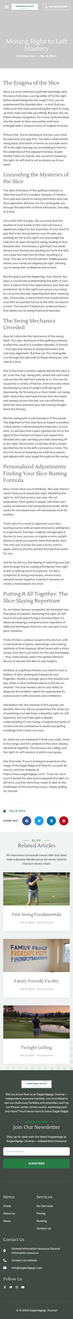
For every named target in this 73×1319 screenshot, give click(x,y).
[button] (6, 6)
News (7, 1221)
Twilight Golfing (36, 1047)
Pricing (40, 1213)
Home (7, 1206)
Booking (41, 1221)
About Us (9, 1213)
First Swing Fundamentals (36, 914)
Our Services (44, 1206)
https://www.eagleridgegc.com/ (24, 774)
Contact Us (43, 1228)
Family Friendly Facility (36, 981)
